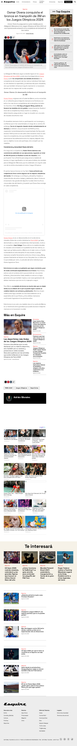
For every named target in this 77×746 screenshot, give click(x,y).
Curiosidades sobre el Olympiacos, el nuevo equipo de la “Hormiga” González (61, 56)
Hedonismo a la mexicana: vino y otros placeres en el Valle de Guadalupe (62, 39)
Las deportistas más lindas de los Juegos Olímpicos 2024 (18, 340)
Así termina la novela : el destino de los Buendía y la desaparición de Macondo (62, 31)
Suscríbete (68, 2)
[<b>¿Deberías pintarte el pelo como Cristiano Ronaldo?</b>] (11, 598)
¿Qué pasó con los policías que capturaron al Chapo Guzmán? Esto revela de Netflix (62, 47)
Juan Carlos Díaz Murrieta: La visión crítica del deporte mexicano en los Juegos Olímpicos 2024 (39, 325)
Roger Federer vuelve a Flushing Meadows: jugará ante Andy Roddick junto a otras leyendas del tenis (65, 574)
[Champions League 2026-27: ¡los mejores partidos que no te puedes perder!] (11, 615)
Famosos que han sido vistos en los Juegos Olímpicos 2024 (39, 338)
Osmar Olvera (8, 238)
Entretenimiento (26, 2)
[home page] (9, 2)
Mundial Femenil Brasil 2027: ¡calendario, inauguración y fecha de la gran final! (47, 573)
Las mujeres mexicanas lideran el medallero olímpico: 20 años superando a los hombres (39, 367)
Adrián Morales (30, 33)
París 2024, (34, 240)
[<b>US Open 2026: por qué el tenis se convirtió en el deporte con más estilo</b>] (11, 654)
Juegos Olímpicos (21, 388)
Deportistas (34, 388)
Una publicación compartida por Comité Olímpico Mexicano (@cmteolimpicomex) (24, 232)
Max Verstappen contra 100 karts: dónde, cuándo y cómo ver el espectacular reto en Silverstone (32, 629)
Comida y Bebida (41, 2)
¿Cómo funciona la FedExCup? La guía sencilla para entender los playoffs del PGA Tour (29, 573)
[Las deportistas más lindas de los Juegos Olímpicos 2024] (18, 327)
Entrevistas (52, 2)
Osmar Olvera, (8, 98)
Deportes (60, 2)
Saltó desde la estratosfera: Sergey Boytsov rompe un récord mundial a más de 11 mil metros (32, 668)
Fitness (35, 2)
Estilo (17, 2)
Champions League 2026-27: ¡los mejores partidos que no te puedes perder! (33, 613)
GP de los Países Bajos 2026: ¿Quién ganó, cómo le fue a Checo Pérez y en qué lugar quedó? (32, 685)
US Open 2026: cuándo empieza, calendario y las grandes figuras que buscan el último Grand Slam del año (12, 574)
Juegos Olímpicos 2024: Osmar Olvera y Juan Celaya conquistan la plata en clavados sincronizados (39, 352)
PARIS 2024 (8, 388)
